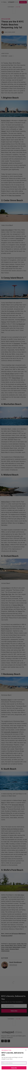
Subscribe (14, 1067)
